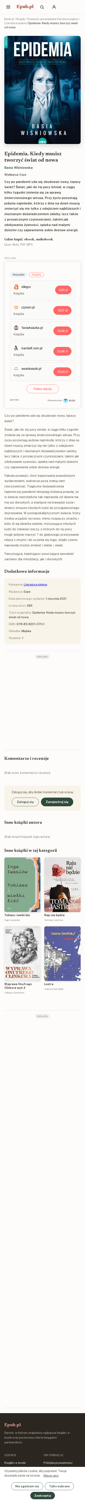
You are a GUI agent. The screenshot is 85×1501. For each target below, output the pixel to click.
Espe (22, 174)
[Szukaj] (42, 7)
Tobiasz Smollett (14, 992)
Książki (20, 19)
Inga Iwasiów (12, 920)
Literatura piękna (15, 23)
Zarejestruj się (57, 802)
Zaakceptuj (42, 1495)
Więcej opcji (51, 1475)
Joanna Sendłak (53, 989)
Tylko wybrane (59, 1486)
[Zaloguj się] (54, 7)
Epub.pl (25, 7)
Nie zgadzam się (27, 1486)
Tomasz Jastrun (53, 920)
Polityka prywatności (58, 1462)
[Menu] (8, 7)
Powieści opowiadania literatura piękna (52, 19)
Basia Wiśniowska (18, 167)
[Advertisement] (42, 704)
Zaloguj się (25, 802)
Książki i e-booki (15, 1462)
